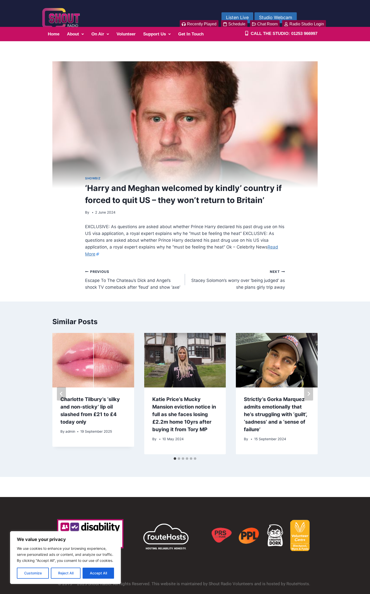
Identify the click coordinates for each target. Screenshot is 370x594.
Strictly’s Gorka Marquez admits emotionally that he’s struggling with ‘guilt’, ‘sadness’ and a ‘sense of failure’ (275, 414)
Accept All (98, 573)
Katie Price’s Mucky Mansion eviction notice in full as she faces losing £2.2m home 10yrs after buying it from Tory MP (184, 414)
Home (53, 34)
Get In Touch (191, 34)
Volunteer (126, 34)
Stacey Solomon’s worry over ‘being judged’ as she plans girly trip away (238, 280)
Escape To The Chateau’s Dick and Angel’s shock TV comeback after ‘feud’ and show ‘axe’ (132, 280)
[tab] (175, 458)
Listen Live (237, 17)
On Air (97, 34)
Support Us (154, 34)
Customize (33, 573)
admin (70, 431)
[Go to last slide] (61, 394)
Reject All (65, 573)
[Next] (308, 394)
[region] (65, 557)
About (73, 34)
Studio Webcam (275, 17)
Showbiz (92, 178)
